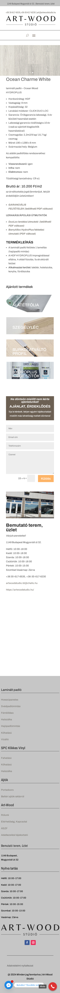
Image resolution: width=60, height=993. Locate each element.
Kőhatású (6, 732)
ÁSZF (4, 828)
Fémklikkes (7, 713)
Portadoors (7, 790)
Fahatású (6, 758)
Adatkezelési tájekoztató (14, 835)
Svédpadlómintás (10, 706)
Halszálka (6, 719)
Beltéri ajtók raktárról (12, 796)
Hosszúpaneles (9, 699)
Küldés (46, 478)
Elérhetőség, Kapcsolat (14, 821)
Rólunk (5, 815)
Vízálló (5, 739)
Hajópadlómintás (10, 726)
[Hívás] (52, 986)
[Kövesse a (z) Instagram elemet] (33, 942)
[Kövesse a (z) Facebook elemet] (27, 942)
